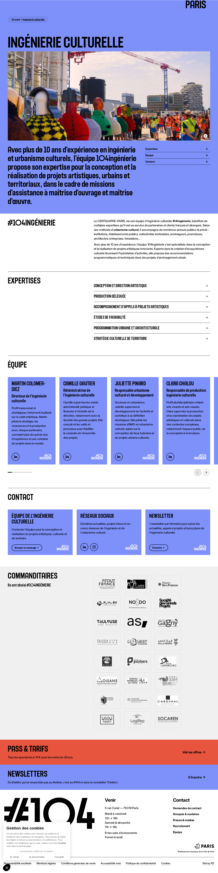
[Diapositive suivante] (206, 472)
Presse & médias (184, 820)
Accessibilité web (111, 863)
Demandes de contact (187, 808)
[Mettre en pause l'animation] (53, 749)
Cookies (165, 863)
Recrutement (181, 826)
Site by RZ (208, 863)
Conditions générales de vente (78, 863)
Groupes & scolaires (186, 814)
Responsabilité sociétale (17, 863)
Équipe (177, 832)
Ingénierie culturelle (34, 19)
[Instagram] (94, 547)
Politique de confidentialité (141, 863)
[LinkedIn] (15, 457)
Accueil (16, 19)
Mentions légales (46, 863)
